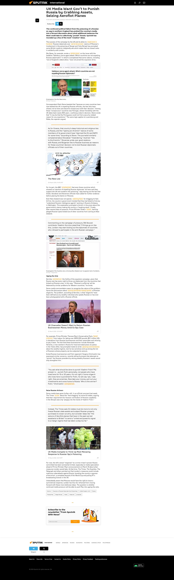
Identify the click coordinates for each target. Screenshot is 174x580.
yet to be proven (77, 44)
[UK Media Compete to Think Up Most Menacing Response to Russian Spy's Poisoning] (73, 438)
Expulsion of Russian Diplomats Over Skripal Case (65, 491)
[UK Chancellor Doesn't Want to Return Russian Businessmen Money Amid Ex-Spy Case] (73, 311)
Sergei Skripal (58, 494)
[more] (98, 182)
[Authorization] (135, 3)
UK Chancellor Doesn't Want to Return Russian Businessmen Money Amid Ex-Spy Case (69, 326)
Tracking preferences (101, 559)
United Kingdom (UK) (85, 491)
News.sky (53, 101)
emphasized (66, 187)
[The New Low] (73, 164)
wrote (57, 395)
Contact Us (57, 559)
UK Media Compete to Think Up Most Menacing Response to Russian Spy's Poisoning (69, 453)
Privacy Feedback (88, 559)
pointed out (57, 279)
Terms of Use (48, 559)
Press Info (39, 559)
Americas (65, 542)
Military (87, 542)
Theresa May (50, 494)
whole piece (75, 53)
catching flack (78, 199)
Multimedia (106, 542)
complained (69, 384)
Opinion (49, 491)
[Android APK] (139, 566)
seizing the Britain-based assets (79, 290)
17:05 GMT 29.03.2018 (52, 19)
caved (89, 209)
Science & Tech (96, 542)
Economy (79, 542)
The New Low (54, 178)
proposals (78, 494)
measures (71, 494)
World (58, 542)
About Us (31, 559)
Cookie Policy (67, 559)
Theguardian (54, 272)
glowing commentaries (90, 347)
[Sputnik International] (39, 5)
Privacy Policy (77, 559)
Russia (94, 491)
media (65, 494)
